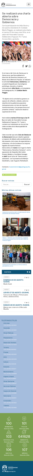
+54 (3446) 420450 (10, 403)
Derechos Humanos (9, 174)
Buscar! (27, 184)
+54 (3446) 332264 (9, 398)
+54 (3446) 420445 (10, 359)
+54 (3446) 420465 (10, 330)
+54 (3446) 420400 (10, 325)
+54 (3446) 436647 (10, 383)
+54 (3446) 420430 (10, 354)
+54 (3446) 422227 (9, 369)
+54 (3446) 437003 (10, 344)
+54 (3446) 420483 (10, 340)
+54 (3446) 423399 (9, 393)
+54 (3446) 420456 (10, 407)
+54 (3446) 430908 (10, 335)
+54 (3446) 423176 (9, 388)
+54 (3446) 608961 (9, 378)
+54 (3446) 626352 (9, 349)
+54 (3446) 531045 (9, 364)
